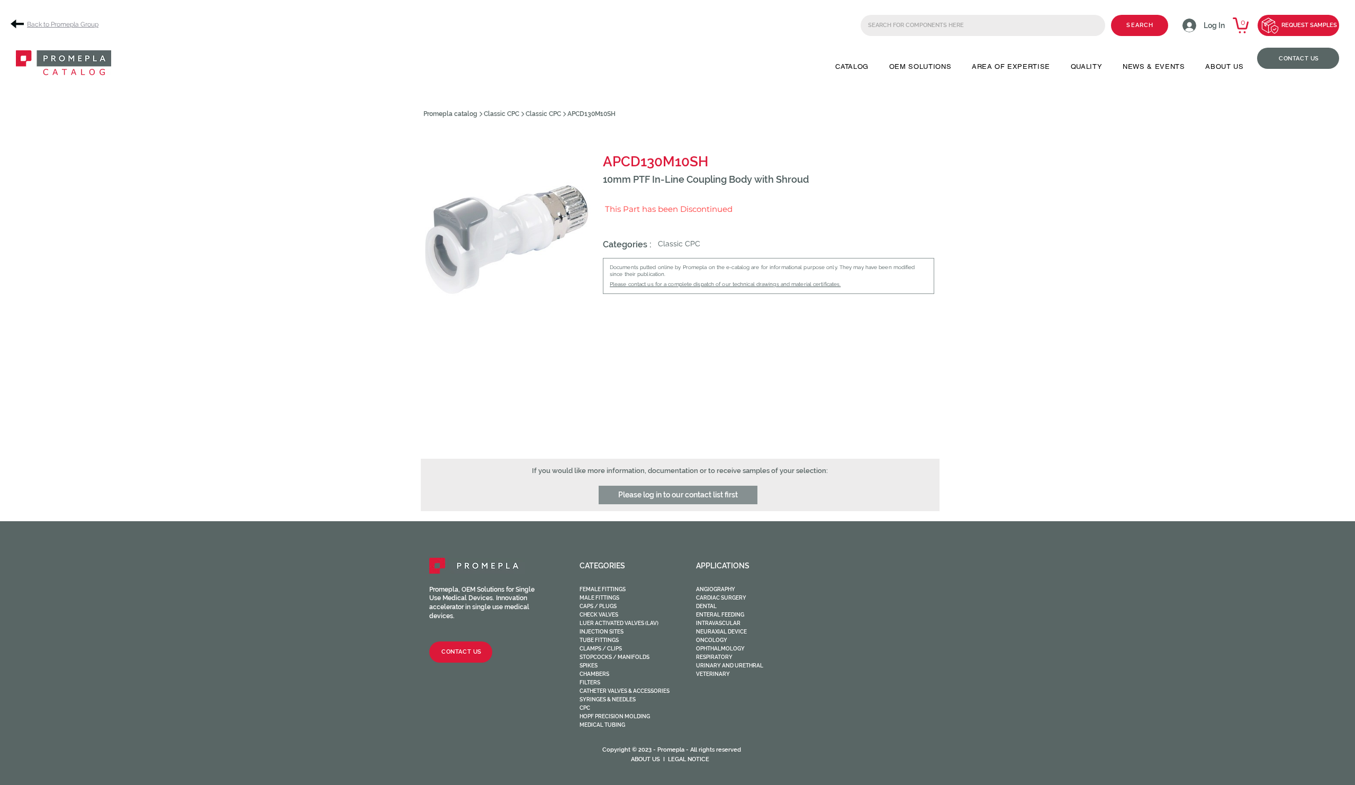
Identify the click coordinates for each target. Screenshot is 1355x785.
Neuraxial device (721, 632)
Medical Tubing (602, 725)
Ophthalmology (720, 649)
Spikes (589, 665)
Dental (706, 606)
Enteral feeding (720, 615)
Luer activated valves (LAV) (619, 623)
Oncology (711, 640)
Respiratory (714, 657)
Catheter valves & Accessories (625, 691)
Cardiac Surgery (721, 598)
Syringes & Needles (608, 699)
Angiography (715, 589)
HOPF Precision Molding (615, 716)
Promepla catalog (450, 114)
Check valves (599, 615)
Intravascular (718, 623)
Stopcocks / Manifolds (614, 657)
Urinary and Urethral (729, 665)
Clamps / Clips (601, 649)
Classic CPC (501, 114)
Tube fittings (599, 640)
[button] (852, 66)
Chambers (594, 674)
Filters (590, 682)
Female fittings (603, 589)
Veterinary (713, 674)
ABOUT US (645, 759)
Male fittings (599, 598)
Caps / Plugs (598, 606)
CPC (585, 708)
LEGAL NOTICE (688, 759)
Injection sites (602, 632)
